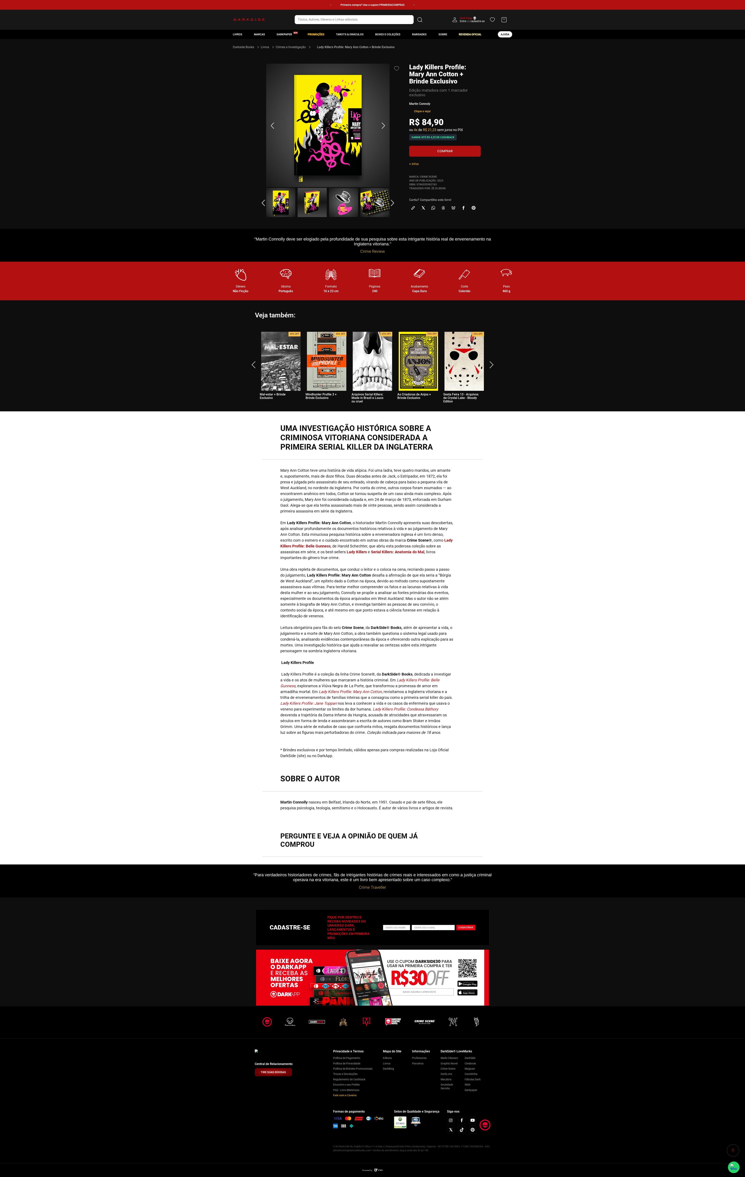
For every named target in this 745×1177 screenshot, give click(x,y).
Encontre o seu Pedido (346, 1084)
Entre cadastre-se (472, 21)
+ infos (414, 164)
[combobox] (359, 19)
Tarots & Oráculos (350, 34)
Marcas (259, 34)
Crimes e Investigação (291, 47)
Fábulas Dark (473, 1079)
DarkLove (446, 1073)
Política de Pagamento (346, 1058)
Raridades (419, 34)
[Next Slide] (414, 5)
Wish (467, 1084)
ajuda (505, 34)
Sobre (442, 34)
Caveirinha (471, 1073)
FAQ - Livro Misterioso (346, 1090)
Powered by (367, 1170)
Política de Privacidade (346, 1063)
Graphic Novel (449, 1063)
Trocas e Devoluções (345, 1073)
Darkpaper (471, 1090)
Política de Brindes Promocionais (352, 1068)
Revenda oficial (470, 34)
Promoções (316, 34)
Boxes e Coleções (387, 34)
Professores (419, 1058)
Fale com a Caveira (345, 1095)
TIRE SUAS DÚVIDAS (273, 1072)
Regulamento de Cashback (349, 1079)
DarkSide (470, 1058)
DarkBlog (388, 1068)
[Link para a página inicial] (245, 47)
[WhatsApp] (734, 1167)
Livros (237, 34)
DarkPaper (284, 34)
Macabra (446, 1079)
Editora (387, 1058)
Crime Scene (448, 1068)
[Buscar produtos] (420, 19)
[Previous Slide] (330, 5)
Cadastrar (465, 927)
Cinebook (470, 1063)
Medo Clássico (449, 1058)
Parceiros (418, 1063)
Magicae (470, 1068)
